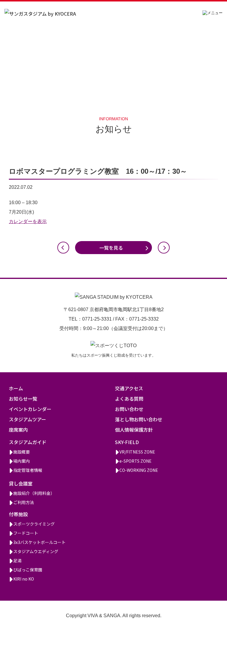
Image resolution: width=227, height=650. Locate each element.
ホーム (16, 388)
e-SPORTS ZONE (135, 461)
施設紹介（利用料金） (34, 493)
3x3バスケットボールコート (39, 542)
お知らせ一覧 (23, 398)
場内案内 (21, 461)
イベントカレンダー (30, 408)
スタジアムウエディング (35, 551)
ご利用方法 (23, 502)
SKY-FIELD (127, 442)
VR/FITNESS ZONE (137, 452)
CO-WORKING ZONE (138, 470)
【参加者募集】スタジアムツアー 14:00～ (63, 248)
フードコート (25, 533)
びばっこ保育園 (27, 570)
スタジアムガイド (27, 442)
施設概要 (21, 452)
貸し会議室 (21, 483)
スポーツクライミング (34, 524)
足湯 (17, 560)
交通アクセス (129, 388)
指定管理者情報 (27, 470)
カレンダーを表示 (28, 221)
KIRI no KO (23, 579)
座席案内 (18, 429)
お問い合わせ (129, 408)
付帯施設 (18, 514)
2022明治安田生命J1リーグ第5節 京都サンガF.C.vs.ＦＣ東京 (164, 248)
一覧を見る (111, 247)
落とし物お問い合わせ (138, 419)
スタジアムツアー (27, 419)
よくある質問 (129, 398)
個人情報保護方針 (134, 429)
